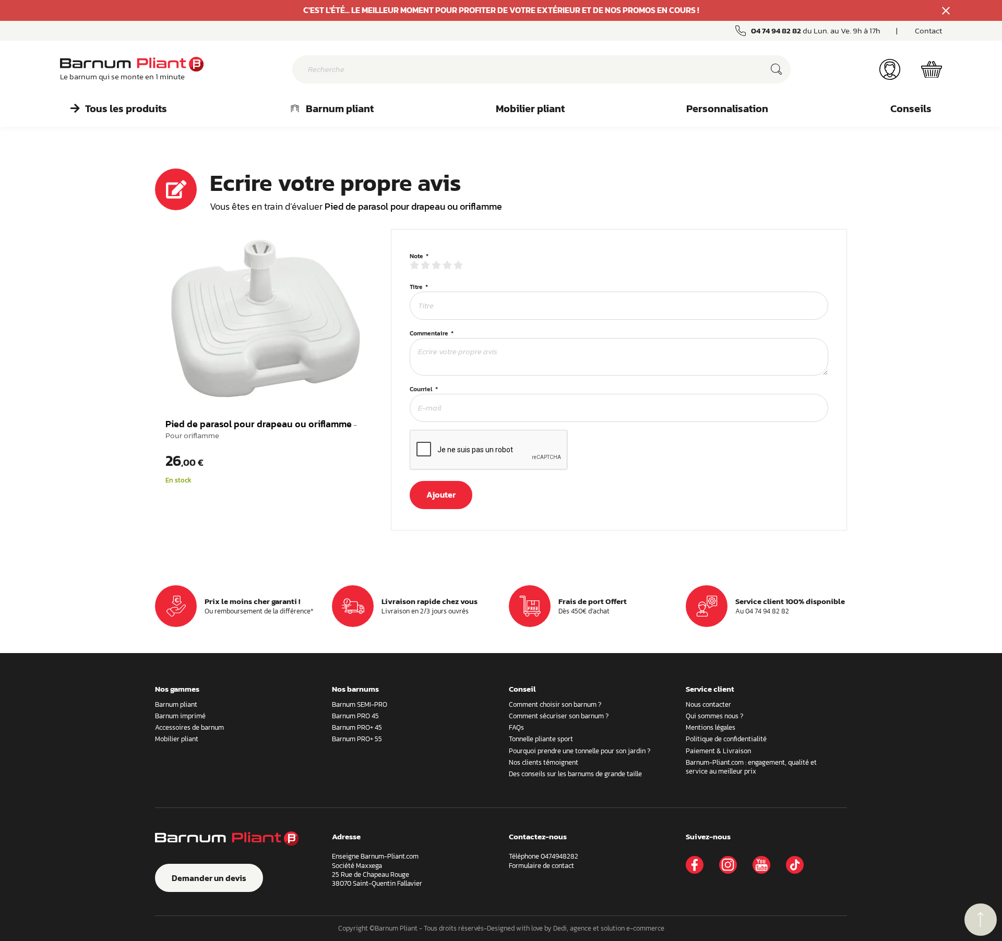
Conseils (911, 108)
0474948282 (559, 856)
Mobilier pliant (530, 108)
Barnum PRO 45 (355, 716)
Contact (928, 31)
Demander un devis (209, 878)
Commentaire (429, 334)
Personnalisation (727, 108)
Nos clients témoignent (543, 762)
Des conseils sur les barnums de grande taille (575, 774)
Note (416, 256)
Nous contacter (708, 704)
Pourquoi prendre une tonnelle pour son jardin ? (579, 751)
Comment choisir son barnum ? (555, 704)
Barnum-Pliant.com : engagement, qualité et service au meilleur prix (751, 766)
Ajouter (441, 494)
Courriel (421, 389)
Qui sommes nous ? (714, 716)
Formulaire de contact (541, 866)
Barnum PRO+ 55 (357, 739)
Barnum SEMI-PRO (359, 704)
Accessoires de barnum (189, 727)
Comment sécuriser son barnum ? (559, 716)
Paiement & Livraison (718, 751)
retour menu (980, 919)
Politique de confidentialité (726, 739)
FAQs (516, 727)
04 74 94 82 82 (776, 31)
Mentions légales (710, 727)
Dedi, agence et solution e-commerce (608, 928)
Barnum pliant (340, 108)
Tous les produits (126, 108)
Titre (416, 287)
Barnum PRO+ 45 (357, 727)
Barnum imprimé (180, 716)
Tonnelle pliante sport (541, 739)
